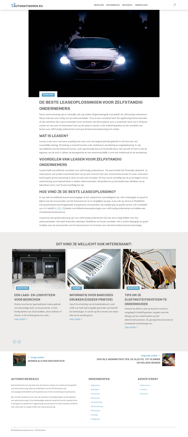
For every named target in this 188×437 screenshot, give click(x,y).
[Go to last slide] (14, 341)
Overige (77, 288)
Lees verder (19, 318)
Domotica (95, 393)
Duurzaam (95, 398)
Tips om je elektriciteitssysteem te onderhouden (146, 299)
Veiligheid (95, 419)
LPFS (59, 208)
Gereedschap (96, 402)
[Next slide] (19, 341)
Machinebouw (97, 406)
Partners (144, 393)
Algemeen (95, 385)
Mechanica (95, 410)
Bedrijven (48, 95)
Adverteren (145, 385)
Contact (143, 389)
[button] (175, 5)
